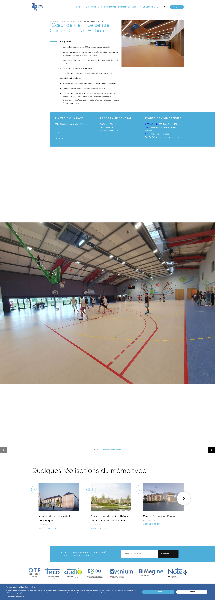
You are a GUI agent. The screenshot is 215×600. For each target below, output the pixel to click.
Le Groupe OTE (150, 7)
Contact (176, 7)
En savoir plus (120, 593)
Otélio (147, 127)
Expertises (91, 7)
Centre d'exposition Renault (159, 516)
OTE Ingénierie (151, 124)
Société (80, 7)
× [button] (212, 586)
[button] (3, 450)
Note (147, 134)
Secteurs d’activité (107, 7)
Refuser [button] (192, 592)
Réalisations (124, 7)
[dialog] (107, 592)
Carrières (136, 7)
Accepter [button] (158, 592)
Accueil (54, 21)
